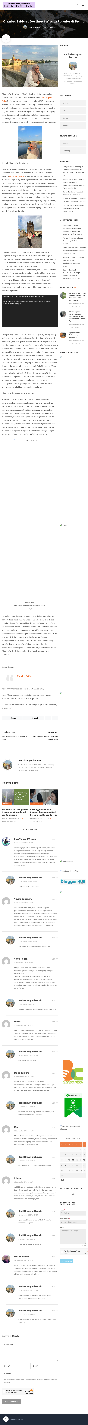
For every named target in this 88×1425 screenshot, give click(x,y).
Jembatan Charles (17, 176)
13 (73, 1160)
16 (84, 1160)
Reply (55, 839)
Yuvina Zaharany (23, 899)
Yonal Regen (20, 958)
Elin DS (17, 1021)
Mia (16, 1127)
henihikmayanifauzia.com (13, 1419)
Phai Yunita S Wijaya (25, 839)
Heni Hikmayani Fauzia (37, 27)
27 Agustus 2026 (37, 821)
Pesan (62, 1227)
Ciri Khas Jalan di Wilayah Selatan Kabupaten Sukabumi (73, 208)
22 (81, 1165)
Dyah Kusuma (21, 1256)
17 (62, 1165)
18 (65, 1165)
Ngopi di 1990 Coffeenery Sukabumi (74, 335)
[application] (30, 311)
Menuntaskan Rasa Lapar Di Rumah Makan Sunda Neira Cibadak (74, 250)
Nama (62, 1210)
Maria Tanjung (22, 1072)
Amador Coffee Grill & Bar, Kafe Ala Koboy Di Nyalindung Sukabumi (73, 260)
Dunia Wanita (36, 804)
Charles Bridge (25, 676)
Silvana (18, 1178)
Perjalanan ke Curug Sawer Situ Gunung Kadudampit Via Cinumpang (15, 812)
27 (73, 1170)
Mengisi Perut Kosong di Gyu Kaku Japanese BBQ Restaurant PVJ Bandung (73, 170)
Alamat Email (65, 1219)
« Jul (62, 1180)
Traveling (54, 27)
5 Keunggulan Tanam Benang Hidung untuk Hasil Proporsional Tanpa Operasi (43, 812)
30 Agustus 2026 (9, 821)
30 (84, 1170)
